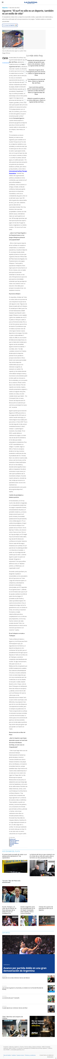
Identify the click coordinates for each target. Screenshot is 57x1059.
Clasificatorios (6, 964)
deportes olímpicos (14, 840)
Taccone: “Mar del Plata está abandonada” (11, 881)
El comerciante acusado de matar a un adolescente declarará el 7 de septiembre (14, 856)
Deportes (5, 7)
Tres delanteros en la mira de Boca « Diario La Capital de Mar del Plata (34, 81)
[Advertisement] (34, 39)
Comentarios (4, 63)
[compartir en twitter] (4, 58)
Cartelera (14, 1055)
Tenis (34, 917)
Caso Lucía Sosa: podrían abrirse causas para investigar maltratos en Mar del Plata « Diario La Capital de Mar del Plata (34, 90)
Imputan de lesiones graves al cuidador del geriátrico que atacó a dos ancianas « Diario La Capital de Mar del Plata (34, 63)
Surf (11, 846)
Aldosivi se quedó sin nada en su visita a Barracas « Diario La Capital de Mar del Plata (34, 100)
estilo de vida (13, 842)
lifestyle (12, 844)
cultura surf (13, 839)
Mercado (24, 1021)
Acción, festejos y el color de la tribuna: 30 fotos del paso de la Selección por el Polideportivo (9, 910)
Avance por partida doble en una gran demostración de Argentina (24, 969)
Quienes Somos (20, 1055)
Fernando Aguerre (14, 843)
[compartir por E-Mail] (6, 58)
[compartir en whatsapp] (5, 58)
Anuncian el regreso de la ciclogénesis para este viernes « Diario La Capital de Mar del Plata (34, 72)
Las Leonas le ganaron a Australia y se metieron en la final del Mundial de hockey (22, 988)
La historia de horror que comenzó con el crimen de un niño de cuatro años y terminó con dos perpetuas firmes (42, 856)
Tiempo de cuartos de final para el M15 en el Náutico (46, 908)
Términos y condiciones (30, 1055)
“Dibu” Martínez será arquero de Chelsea (12, 1017)
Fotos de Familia (7, 1055)
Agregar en (10, 25)
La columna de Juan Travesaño (10, 998)
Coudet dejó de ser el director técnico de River (15, 1008)
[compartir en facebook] (2, 58)
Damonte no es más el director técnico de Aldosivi (16, 978)
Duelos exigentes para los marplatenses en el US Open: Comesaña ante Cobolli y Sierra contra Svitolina (27, 910)
